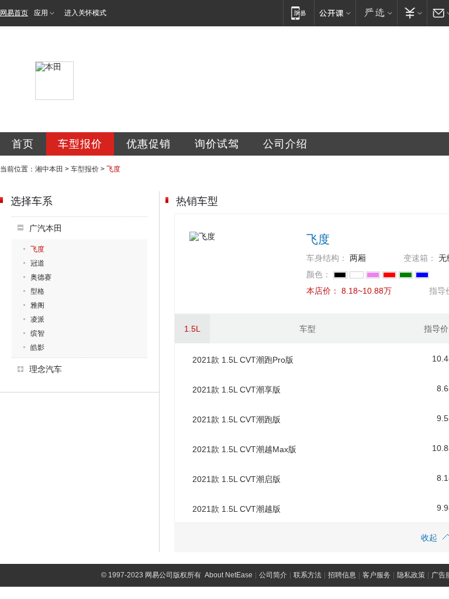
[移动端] (298, 12)
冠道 (37, 263)
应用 (41, 13)
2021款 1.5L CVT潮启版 (236, 479)
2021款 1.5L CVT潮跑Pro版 (242, 359)
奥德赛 (40, 277)
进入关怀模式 (85, 13)
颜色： (318, 274)
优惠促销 (148, 144)
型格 (37, 291)
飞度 (37, 249)
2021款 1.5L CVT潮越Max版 (244, 449)
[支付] (412, 12)
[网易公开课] (334, 12)
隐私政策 (411, 575)
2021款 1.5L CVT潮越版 (236, 509)
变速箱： (419, 258)
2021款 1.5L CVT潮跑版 (236, 419)
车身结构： (326, 258)
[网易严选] (376, 12)
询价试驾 (217, 144)
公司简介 (273, 575)
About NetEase (229, 575)
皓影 (37, 347)
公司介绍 (285, 144)
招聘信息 (342, 575)
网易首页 (14, 13)
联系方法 (307, 575)
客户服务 (376, 575)
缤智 (37, 333)
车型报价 (80, 144)
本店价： (322, 290)
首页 (23, 144)
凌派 (37, 319)
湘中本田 (49, 169)
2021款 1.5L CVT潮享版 (236, 389)
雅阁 (37, 305)
